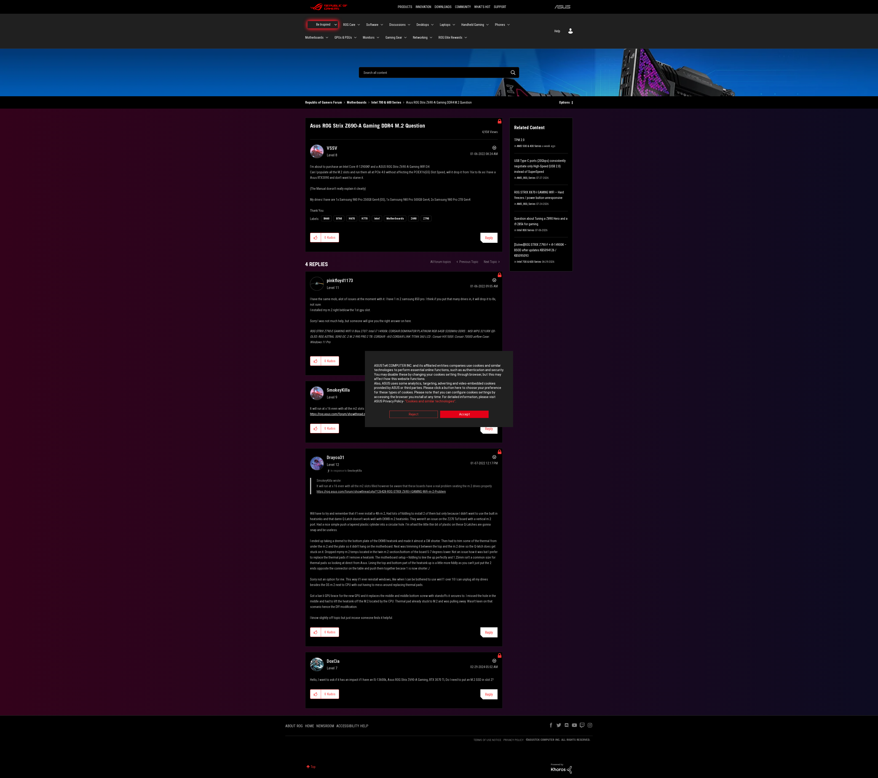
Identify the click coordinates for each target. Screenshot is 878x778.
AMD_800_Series (526, 177)
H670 (352, 218)
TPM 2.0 (519, 140)
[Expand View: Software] (382, 24)
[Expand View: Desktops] (432, 24)
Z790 (426, 218)
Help (557, 31)
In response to (346, 470)
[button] (315, 237)
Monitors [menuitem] (369, 37)
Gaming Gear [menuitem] (393, 37)
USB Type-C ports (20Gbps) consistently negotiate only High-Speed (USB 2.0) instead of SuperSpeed (540, 166)
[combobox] (439, 72)
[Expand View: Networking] (431, 37)
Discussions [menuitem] (397, 25)
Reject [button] (413, 414)
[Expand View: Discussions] (409, 24)
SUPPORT (500, 7)
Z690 (413, 218)
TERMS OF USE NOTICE (487, 740)
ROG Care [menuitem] (349, 25)
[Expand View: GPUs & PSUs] (355, 37)
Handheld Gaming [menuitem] (472, 25)
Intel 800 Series (525, 230)
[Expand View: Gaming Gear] (405, 37)
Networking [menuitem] (420, 37)
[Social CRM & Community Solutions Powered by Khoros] (561, 768)
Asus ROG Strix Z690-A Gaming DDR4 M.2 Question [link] (439, 102)
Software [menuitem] (372, 25)
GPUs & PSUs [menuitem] (343, 37)
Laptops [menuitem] (445, 25)
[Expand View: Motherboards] (327, 37)
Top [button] (313, 767)
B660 (326, 218)
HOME (309, 726)
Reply (489, 238)
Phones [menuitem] (500, 25)
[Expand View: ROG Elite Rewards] (465, 37)
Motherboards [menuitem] (314, 37)
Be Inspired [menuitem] (323, 24)
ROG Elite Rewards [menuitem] (450, 37)
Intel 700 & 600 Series (386, 102)
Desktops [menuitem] (423, 25)
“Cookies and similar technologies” (430, 401)
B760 (339, 218)
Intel (377, 218)
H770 (364, 218)
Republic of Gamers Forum (323, 102)
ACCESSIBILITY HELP (352, 726)
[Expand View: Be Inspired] (335, 25)
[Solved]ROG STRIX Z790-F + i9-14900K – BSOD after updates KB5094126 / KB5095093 (540, 250)
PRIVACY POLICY (513, 740)
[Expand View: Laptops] (454, 24)
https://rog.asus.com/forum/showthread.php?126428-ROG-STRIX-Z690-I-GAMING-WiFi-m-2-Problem (381, 491)
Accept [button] (464, 414)
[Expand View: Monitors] (378, 37)
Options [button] (564, 102)
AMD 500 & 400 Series (529, 146)
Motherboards (357, 102)
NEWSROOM (325, 726)
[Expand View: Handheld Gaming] (487, 24)
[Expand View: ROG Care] (358, 24)
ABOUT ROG (294, 726)
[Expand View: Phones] (508, 24)
